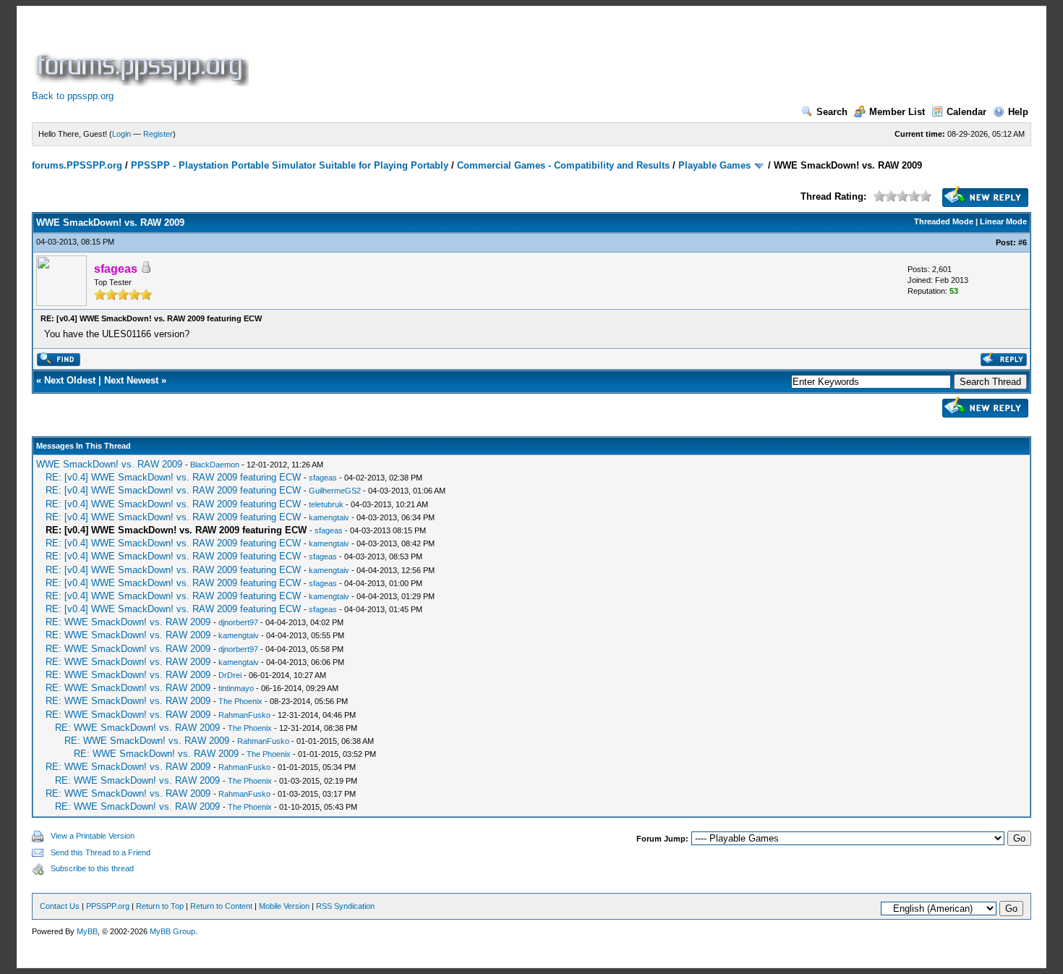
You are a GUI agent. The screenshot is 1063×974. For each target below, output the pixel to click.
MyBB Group (172, 931)
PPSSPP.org (107, 906)
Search (832, 111)
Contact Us (60, 906)
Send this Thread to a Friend (100, 852)
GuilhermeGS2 (335, 490)
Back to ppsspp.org (73, 95)
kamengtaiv (329, 517)
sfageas (323, 477)
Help (1018, 111)
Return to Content (221, 906)
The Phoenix (240, 701)
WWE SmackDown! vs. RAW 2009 (109, 464)
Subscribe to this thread (92, 868)
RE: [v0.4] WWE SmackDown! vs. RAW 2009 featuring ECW (173, 477)
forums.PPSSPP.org (77, 165)
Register (158, 134)
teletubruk (326, 504)
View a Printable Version (93, 835)
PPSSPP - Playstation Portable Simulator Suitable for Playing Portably (289, 165)
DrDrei (230, 675)
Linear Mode (1003, 221)
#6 (1022, 242)
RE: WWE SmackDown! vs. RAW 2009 (128, 622)
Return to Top (160, 906)
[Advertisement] (515, 53)
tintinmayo (236, 688)
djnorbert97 (238, 622)
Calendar (966, 111)
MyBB (87, 931)
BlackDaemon (214, 464)
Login (121, 134)
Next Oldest (69, 380)
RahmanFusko (244, 715)
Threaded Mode (943, 221)
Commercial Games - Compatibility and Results (563, 165)
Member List (897, 111)
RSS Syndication (345, 906)
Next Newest (131, 380)
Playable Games (714, 165)
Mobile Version (284, 906)
